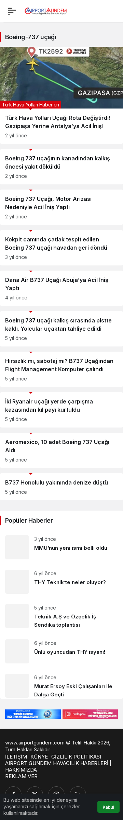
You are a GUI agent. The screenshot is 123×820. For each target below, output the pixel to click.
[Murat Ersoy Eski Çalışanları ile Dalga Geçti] (61, 684)
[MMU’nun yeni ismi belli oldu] (61, 547)
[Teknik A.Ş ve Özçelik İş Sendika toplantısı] (61, 616)
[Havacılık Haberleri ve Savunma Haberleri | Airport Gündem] (45, 10)
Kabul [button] (108, 807)
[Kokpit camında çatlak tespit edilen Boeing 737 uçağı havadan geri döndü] (61, 247)
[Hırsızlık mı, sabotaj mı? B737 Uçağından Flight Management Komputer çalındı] (61, 369)
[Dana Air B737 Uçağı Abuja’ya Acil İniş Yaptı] (61, 288)
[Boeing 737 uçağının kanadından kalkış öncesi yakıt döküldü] (61, 166)
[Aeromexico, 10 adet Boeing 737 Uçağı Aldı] (61, 450)
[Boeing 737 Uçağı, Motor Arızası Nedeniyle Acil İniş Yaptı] (61, 207)
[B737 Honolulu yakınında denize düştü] (61, 486)
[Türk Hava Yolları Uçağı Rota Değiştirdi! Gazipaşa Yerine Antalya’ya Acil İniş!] (61, 95)
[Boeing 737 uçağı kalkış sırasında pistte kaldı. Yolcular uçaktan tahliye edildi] (61, 328)
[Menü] (12, 11)
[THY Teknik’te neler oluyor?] (61, 582)
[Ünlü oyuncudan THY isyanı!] (61, 651)
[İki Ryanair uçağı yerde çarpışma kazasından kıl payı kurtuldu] (61, 410)
